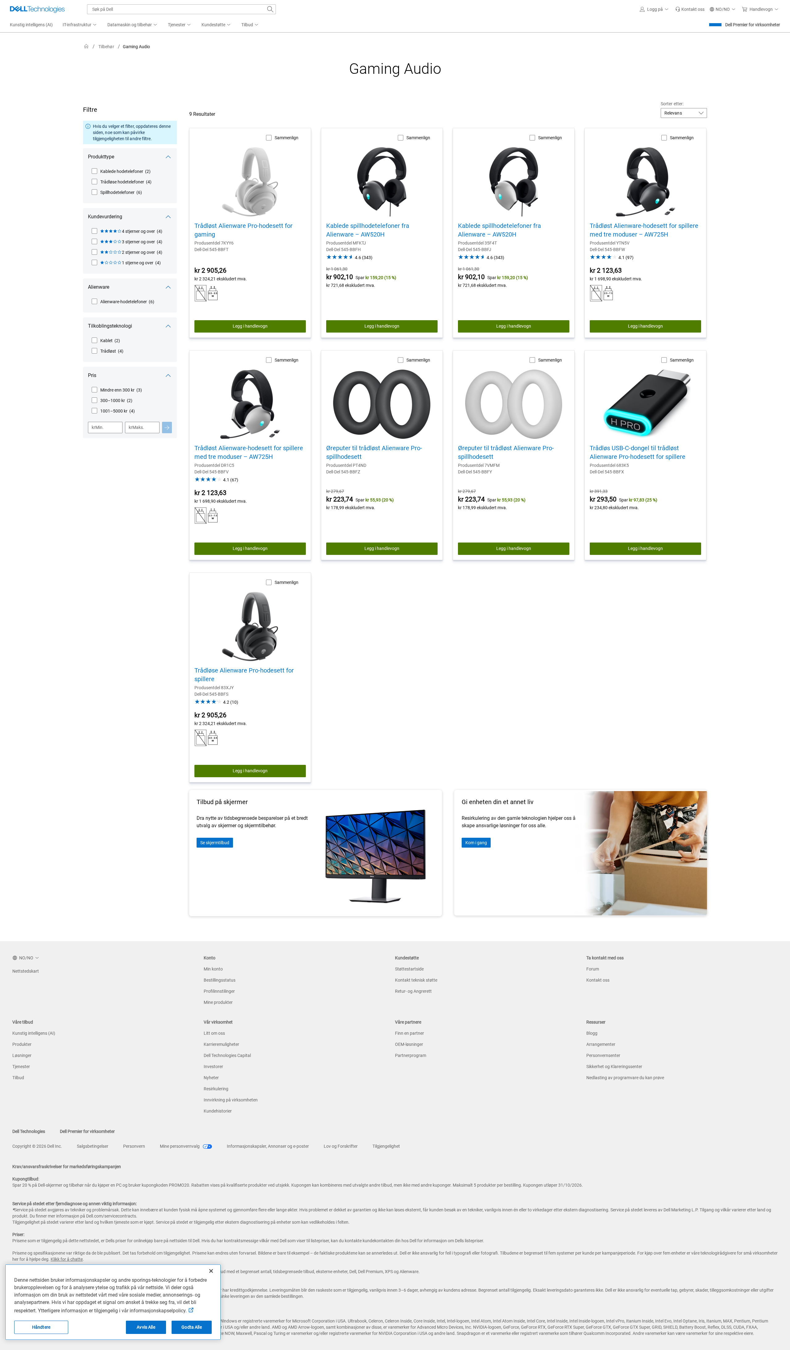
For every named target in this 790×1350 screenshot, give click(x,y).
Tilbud (18, 1077)
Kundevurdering (105, 217)
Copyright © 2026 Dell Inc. (37, 1146)
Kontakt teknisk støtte (416, 980)
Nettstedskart (25, 971)
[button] (655, 9)
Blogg (591, 1033)
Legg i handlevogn (250, 326)
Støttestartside (409, 968)
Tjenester (21, 1066)
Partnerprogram (410, 1055)
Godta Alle (191, 1327)
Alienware (98, 287)
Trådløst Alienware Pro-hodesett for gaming (243, 230)
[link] (690, 9)
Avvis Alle (146, 1327)
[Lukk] (211, 1271)
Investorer (213, 1066)
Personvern (134, 1146)
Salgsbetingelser (92, 1146)
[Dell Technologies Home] (37, 9)
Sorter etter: (672, 103)
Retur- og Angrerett (413, 991)
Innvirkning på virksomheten (231, 1099)
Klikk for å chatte (67, 1259)
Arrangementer (600, 1044)
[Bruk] (167, 427)
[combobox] (181, 9)
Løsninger (21, 1055)
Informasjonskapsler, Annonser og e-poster (268, 1146)
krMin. (98, 427)
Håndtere (41, 1327)
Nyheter (211, 1077)
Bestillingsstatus (219, 980)
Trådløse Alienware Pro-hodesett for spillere (244, 675)
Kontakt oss (597, 980)
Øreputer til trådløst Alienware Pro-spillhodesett (374, 452)
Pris (92, 375)
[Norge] (86, 46)
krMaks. (136, 427)
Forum (592, 968)
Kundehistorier (218, 1111)
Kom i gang (476, 842)
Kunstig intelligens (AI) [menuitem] (31, 24)
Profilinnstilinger (219, 991)
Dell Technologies (28, 1131)
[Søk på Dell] (270, 9)
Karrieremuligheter (221, 1044)
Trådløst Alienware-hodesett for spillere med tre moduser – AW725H (644, 230)
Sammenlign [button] (286, 137)
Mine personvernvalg (180, 1146)
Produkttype (101, 157)
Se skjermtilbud (214, 842)
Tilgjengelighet (386, 1146)
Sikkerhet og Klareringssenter (614, 1066)
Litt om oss (214, 1033)
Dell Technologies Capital (227, 1055)
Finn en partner (409, 1033)
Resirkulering (216, 1088)
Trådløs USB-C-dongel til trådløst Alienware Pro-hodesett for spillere (637, 452)
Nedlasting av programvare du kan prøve (625, 1077)
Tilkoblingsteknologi (110, 326)
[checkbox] (121, 171)
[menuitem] (80, 25)
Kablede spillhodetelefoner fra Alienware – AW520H (367, 230)
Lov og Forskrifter (341, 1146)
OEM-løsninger (409, 1044)
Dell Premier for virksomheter (752, 24)
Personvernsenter (603, 1055)
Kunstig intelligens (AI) (33, 1033)
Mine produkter (218, 1002)
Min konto (213, 968)
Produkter (21, 1044)
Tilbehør (106, 46)
